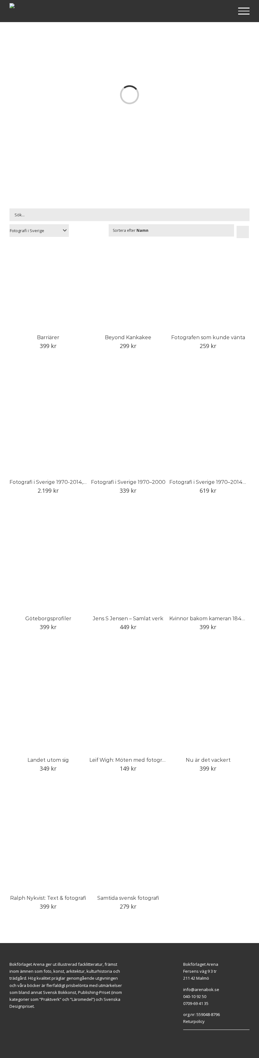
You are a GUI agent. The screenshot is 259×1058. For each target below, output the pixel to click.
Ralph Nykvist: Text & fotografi (48, 898)
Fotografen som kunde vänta (208, 337)
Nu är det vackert (208, 760)
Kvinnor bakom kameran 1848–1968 (214, 619)
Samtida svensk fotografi (128, 898)
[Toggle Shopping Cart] (223, 11)
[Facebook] (212, 1033)
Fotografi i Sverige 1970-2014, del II (53, 482)
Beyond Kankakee (128, 337)
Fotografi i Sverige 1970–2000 (128, 482)
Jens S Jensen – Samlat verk (128, 619)
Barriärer (48, 337)
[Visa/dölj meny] (244, 11)
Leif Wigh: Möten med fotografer (130, 760)
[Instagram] (220, 1033)
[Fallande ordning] (243, 232)
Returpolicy (194, 1021)
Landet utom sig (48, 760)
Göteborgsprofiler (48, 619)
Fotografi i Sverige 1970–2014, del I (212, 482)
